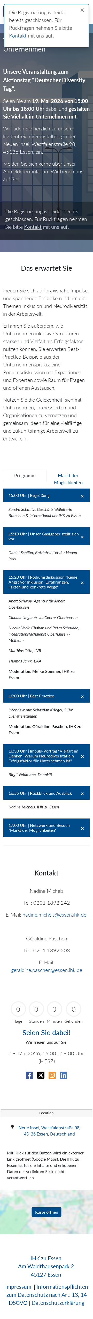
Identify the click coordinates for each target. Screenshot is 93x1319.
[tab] (25, 475)
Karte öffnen (46, 1212)
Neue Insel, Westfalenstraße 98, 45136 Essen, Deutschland (49, 1131)
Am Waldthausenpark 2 (46, 1266)
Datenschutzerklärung (58, 1302)
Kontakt (18, 35)
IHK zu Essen (45, 1258)
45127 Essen (46, 1274)
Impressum (18, 1286)
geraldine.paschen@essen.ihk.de (46, 970)
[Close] (82, 10)
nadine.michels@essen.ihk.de (54, 914)
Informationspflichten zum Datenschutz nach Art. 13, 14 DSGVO (47, 1294)
